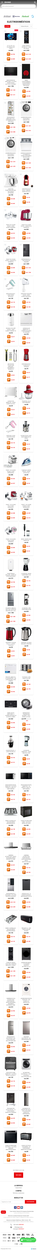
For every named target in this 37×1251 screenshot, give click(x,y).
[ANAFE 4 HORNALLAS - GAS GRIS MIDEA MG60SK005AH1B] (10, 811)
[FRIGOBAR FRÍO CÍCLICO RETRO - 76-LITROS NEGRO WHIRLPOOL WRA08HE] (10, 1099)
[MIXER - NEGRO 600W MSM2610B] (26, 530)
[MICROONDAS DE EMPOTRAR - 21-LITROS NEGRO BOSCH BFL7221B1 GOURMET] (10, 71)
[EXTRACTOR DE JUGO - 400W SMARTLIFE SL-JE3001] (26, 426)
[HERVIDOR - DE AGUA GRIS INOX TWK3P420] (26, 633)
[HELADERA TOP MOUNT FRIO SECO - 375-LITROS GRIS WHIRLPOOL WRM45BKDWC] (26, 1099)
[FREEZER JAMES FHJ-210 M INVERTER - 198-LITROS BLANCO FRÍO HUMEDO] (10, 668)
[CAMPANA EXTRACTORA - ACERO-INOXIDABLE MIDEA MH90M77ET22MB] (10, 846)
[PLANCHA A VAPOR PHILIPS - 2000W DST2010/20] (26, 461)
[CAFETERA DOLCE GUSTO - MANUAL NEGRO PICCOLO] (26, 180)
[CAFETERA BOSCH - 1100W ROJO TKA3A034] (26, 355)
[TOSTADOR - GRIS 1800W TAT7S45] (26, 668)
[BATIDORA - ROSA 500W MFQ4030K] (10, 426)
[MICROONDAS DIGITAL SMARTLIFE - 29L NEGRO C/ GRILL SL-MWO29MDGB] (26, 776)
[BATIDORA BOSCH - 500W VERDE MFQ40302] (10, 284)
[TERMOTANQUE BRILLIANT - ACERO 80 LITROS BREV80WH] (10, 564)
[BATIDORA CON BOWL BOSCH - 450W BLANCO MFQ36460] (26, 284)
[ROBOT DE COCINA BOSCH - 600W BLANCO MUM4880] (10, 215)
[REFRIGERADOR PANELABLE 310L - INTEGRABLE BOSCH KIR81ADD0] (10, 108)
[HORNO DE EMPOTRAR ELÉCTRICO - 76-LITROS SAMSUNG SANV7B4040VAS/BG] (10, 1136)
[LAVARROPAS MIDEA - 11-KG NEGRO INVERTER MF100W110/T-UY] (26, 953)
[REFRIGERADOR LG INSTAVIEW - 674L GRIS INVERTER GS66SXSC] (10, 884)
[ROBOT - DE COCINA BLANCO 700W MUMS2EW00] (10, 461)
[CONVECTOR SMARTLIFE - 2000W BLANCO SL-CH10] (10, 392)
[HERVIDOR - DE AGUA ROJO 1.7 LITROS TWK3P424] (10, 633)
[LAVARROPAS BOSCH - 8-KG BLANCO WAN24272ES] (26, 108)
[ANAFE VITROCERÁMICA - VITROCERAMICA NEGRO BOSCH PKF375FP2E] (26, 71)
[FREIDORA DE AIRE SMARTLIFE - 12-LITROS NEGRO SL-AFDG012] (10, 1063)
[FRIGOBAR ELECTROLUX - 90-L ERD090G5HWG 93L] (26, 1028)
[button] (35, 2)
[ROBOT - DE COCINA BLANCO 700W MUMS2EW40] (26, 495)
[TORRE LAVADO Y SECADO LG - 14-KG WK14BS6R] (26, 36)
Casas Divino (18, 1187)
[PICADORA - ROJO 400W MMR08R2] (26, 392)
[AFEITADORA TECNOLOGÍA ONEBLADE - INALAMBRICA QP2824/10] (10, 355)
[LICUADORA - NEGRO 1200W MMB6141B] (26, 564)
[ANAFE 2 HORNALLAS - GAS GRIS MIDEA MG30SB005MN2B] (10, 919)
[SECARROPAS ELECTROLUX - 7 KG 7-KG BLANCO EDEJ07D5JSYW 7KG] (26, 1063)
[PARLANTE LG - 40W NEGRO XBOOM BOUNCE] (26, 919)
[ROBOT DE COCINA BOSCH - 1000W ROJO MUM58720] (10, 250)
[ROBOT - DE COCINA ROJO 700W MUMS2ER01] (10, 495)
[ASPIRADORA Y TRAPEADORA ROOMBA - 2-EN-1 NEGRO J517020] (26, 704)
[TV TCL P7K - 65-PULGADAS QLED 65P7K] (10, 36)
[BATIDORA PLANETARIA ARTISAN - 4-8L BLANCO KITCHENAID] (10, 180)
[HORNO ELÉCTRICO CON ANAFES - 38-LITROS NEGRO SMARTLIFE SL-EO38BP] (26, 1136)
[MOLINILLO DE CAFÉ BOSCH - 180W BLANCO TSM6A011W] (10, 319)
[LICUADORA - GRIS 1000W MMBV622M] (26, 599)
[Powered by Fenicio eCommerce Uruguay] (33, 1248)
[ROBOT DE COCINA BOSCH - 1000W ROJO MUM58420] (26, 215)
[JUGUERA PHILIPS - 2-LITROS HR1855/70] (10, 741)
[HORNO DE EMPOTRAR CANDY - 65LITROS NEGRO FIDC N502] (26, 811)
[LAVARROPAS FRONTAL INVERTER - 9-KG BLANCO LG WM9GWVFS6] (26, 989)
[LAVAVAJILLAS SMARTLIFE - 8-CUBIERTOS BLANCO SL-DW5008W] (26, 319)
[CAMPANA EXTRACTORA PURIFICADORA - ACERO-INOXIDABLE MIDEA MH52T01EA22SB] (26, 846)
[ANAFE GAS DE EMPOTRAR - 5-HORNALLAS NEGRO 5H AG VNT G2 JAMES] (10, 704)
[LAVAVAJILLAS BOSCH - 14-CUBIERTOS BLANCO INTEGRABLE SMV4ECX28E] (26, 144)
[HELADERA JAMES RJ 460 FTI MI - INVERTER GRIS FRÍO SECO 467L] (10, 599)
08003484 (21, 1224)
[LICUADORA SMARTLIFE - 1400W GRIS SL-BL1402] (26, 741)
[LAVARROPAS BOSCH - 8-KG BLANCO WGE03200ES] (10, 144)
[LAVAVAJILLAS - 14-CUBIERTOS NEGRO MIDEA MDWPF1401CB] (26, 884)
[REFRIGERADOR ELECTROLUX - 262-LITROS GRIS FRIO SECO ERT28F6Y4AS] (10, 1028)
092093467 (21, 1229)
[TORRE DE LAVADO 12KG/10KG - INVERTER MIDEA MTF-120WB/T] (10, 953)
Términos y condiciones (18, 1193)
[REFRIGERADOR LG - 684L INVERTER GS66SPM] (26, 250)
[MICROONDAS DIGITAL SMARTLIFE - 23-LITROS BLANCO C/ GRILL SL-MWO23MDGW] (10, 776)
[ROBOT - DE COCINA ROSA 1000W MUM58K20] (10, 530)
